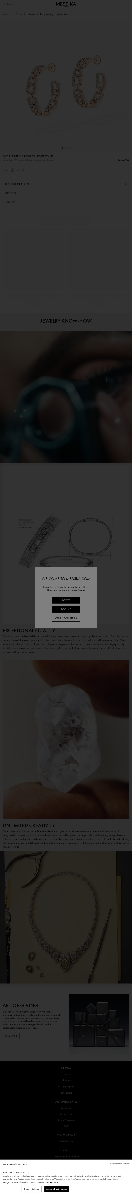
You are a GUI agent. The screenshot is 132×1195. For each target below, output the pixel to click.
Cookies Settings (31, 1189)
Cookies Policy (51, 1182)
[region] (66, 1177)
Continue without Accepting (120, 1163)
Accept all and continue (56, 1189)
